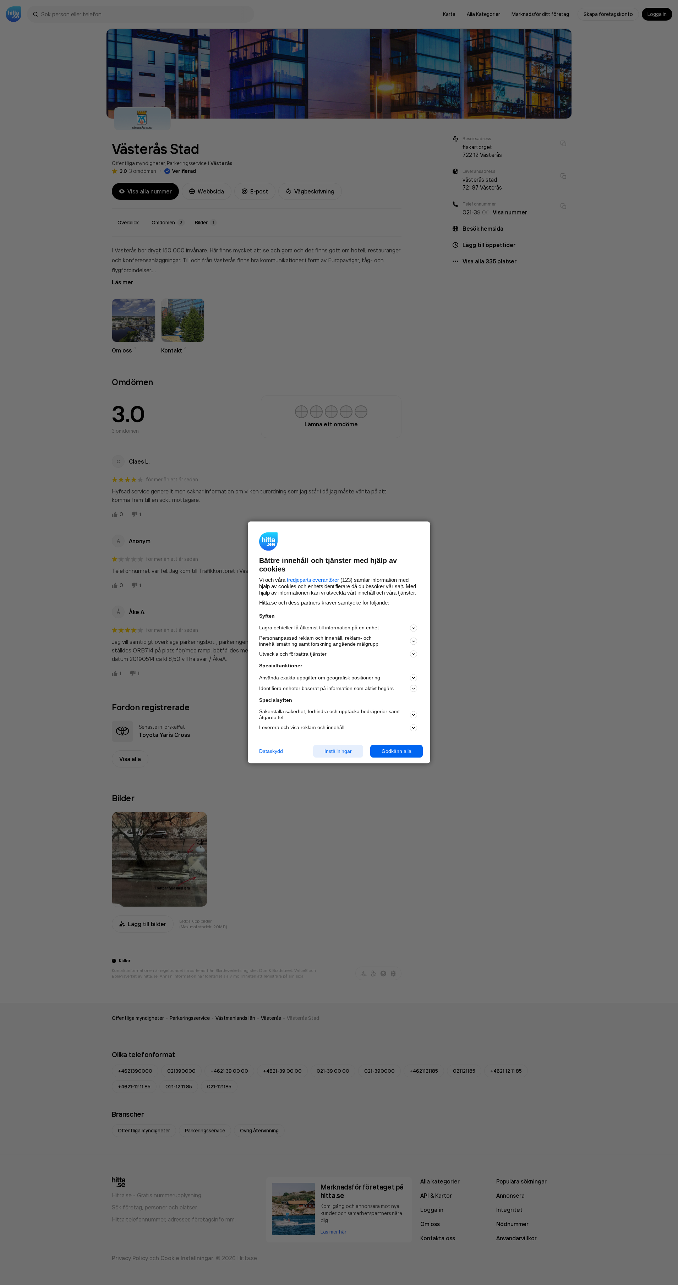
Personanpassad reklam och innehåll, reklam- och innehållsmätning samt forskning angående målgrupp (318, 641)
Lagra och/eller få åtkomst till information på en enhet (319, 628)
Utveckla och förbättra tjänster (293, 654)
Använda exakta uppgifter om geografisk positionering (319, 677)
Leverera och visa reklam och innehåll (301, 727)
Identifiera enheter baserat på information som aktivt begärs (326, 688)
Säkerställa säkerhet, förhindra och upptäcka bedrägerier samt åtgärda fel (329, 714)
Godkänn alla (396, 751)
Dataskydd (271, 751)
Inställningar (338, 751)
